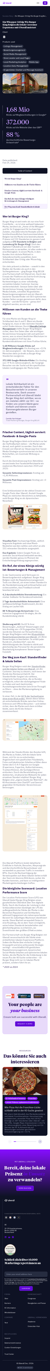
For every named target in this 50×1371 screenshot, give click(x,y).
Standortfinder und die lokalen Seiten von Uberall (24, 667)
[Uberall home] (7, 3)
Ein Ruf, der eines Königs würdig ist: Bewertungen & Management (19, 200)
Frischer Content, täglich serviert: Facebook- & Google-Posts (23, 191)
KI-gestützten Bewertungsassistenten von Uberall (24, 635)
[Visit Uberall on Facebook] (9, 1237)
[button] (38, 3)
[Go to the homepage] (9, 1200)
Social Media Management (15, 54)
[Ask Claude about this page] (10, 1217)
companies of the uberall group (37, 1279)
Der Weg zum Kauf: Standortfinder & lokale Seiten (22, 208)
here (13, 1282)
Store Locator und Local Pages (17, 58)
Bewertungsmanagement (14, 50)
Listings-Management (13, 46)
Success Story (8, 16)
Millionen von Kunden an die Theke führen (23, 184)
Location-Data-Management (16, 66)
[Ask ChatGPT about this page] (6, 1217)
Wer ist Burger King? (13, 178)
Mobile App (34, 62)
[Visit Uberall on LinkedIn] (5, 1237)
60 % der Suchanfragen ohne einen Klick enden (23, 697)
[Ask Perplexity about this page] (18, 1217)
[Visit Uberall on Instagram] (13, 1237)
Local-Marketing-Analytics (15, 62)
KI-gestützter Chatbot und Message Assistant (23, 70)
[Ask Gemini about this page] (14, 1217)
